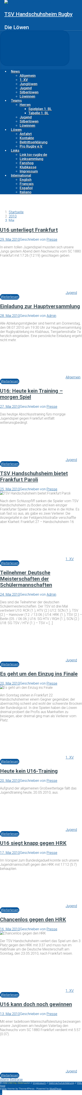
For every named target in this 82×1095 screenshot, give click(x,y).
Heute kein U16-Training (29, 771)
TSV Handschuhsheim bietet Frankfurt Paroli (34, 476)
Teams (16, 101)
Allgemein (28, 76)
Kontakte (27, 138)
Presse (52, 239)
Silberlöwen (29, 92)
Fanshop (27, 163)
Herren (25, 105)
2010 (13, 216)
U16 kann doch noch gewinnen (36, 1004)
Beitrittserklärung (33, 142)
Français (27, 184)
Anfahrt (26, 134)
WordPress (55, 1088)
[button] (1, 1092)
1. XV (24, 80)
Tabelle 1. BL (38, 113)
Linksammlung (31, 159)
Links (15, 150)
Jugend (26, 88)
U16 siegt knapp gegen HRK (33, 843)
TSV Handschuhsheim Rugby (38, 14)
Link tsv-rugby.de (33, 155)
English (25, 180)
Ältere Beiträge (11, 1079)
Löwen (16, 130)
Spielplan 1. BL (40, 109)
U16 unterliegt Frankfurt (29, 230)
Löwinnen (27, 96)
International (21, 175)
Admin (51, 316)
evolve (3, 1088)
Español (26, 188)
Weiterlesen (10, 297)
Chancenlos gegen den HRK (33, 920)
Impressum (29, 171)
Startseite (16, 212)
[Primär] (35, 48)
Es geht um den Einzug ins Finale (39, 674)
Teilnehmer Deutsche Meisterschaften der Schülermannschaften (26, 579)
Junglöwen (28, 84)
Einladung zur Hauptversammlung (40, 306)
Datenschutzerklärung (61, 1083)
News (15, 71)
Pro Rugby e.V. (31, 146)
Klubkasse (28, 167)
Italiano (25, 192)
